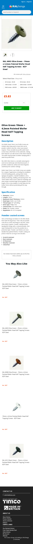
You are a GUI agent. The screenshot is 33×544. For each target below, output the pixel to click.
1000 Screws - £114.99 (26, 87)
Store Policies (6, 517)
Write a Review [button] (26, 74)
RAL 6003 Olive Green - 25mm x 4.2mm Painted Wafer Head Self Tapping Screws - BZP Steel (16, 330)
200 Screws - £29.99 (25, 84)
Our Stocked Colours (8, 528)
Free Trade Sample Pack (10, 530)
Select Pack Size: (12, 79)
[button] (16, 501)
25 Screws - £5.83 (10, 82)
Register (29, 1)
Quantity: (6, 103)
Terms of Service (7, 520)
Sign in (23, 1)
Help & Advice (6, 532)
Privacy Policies (7, 519)
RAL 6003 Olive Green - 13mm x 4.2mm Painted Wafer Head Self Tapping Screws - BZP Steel (16, 286)
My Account (6, 533)
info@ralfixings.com (9, 495)
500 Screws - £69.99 (10, 87)
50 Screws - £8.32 (25, 82)
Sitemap (5, 535)
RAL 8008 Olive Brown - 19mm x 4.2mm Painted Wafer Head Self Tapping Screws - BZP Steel (16, 374)
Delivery (5, 522)
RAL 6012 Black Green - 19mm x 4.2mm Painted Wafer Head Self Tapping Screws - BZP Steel (16, 462)
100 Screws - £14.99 (10, 84)
